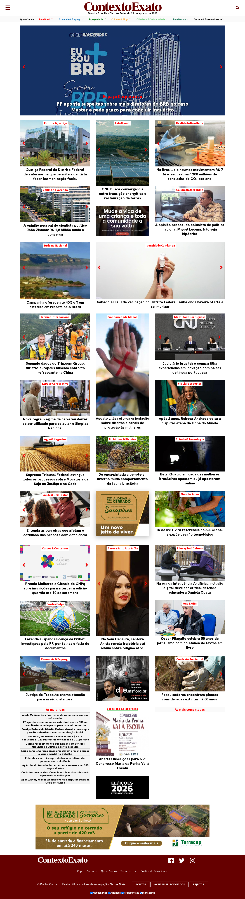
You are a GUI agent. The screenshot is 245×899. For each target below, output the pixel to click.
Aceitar (140, 884)
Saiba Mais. (118, 884)
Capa (80, 871)
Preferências (131, 892)
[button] (24, 89)
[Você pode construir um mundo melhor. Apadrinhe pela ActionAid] (122, 221)
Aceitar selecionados (169, 884)
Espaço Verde (96, 19)
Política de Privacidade (154, 871)
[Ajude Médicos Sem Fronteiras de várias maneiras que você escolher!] (122, 678)
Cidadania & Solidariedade (150, 19)
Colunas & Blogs (119, 19)
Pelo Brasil (44, 19)
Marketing (148, 892)
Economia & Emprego (69, 19)
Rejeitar (198, 884)
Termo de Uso (129, 871)
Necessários (100, 892)
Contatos (92, 871)
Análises (115, 892)
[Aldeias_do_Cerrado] (122, 535)
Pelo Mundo (179, 19)
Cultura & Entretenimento (208, 19)
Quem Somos (27, 19)
